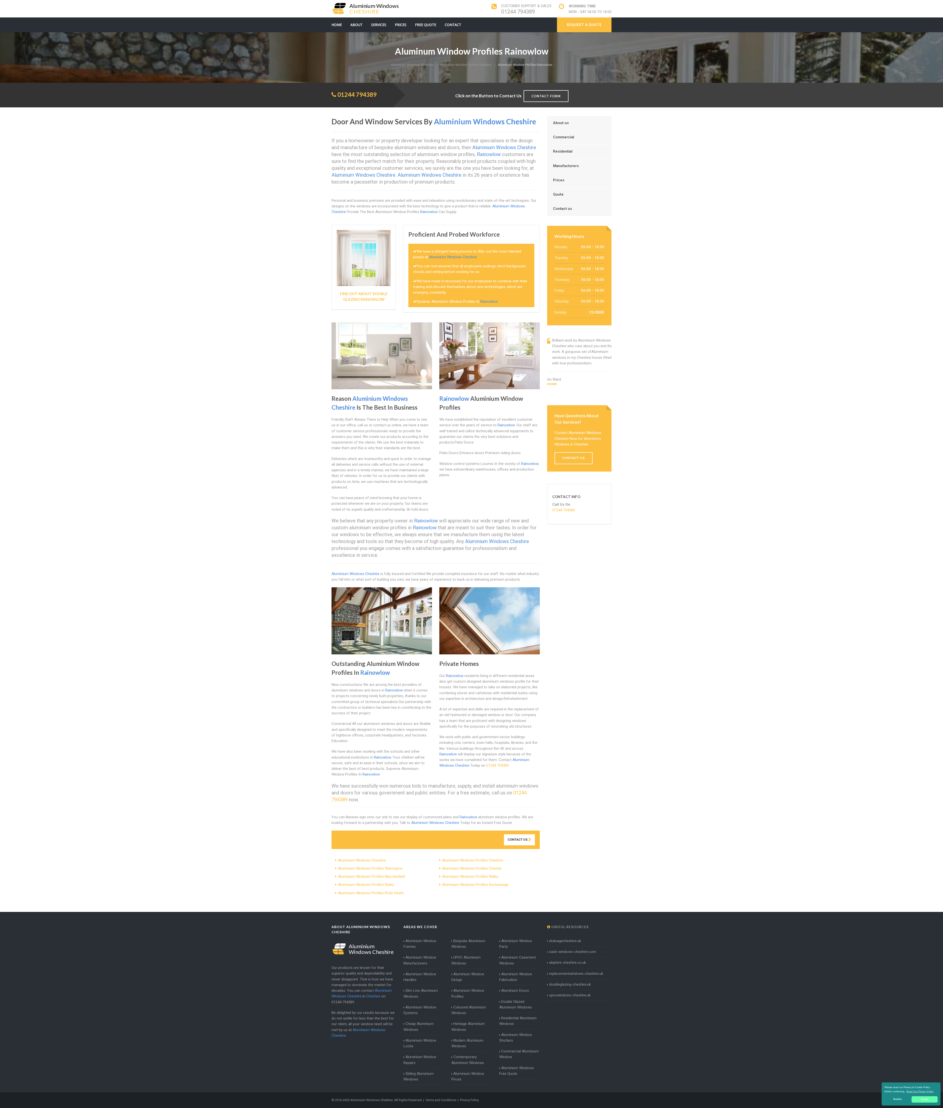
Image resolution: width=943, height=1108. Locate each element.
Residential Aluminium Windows (518, 1021)
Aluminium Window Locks (419, 1043)
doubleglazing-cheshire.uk (570, 984)
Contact (453, 24)
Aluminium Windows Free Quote (516, 1071)
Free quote (425, 24)
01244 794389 (518, 12)
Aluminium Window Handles (419, 977)
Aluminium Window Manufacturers (419, 960)
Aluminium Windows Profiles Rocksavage (475, 884)
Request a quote (584, 25)
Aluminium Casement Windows (517, 960)
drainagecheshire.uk (565, 941)
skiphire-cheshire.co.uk (567, 962)
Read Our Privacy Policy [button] (920, 1091)
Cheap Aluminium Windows (418, 1027)
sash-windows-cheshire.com (572, 952)
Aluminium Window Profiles (467, 993)
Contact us (562, 208)
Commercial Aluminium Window (519, 1054)
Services (378, 24)
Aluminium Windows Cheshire (362, 860)
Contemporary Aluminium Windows (467, 1060)
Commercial (563, 137)
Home (337, 24)
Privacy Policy (469, 1100)
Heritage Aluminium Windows (468, 1027)
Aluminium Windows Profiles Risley (366, 884)
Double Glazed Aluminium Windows (515, 1004)
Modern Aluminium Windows (467, 1043)
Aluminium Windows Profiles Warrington (370, 868)
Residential (562, 151)
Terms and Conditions (440, 1100)
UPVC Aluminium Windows (466, 960)
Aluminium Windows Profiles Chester (472, 868)
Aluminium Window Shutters (515, 1038)
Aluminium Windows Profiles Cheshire (472, 860)
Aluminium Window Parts (515, 944)
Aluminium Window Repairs (419, 1060)
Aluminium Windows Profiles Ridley (470, 876)
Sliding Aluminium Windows (418, 1076)
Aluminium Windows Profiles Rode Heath (371, 893)
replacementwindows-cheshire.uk (576, 973)
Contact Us (518, 839)
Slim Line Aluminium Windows (420, 993)
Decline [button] (897, 1099)
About (356, 24)
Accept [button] (925, 1099)
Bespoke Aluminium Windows (468, 944)
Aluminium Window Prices (467, 1076)
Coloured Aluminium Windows (468, 1010)
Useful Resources (569, 927)
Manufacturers (566, 166)
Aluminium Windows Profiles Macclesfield (371, 876)
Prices (400, 24)
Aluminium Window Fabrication (515, 977)
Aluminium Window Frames (419, 944)
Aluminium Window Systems (419, 1010)
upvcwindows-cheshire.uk (570, 995)
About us (561, 123)
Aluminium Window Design (467, 977)
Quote (558, 194)
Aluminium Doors (515, 990)
